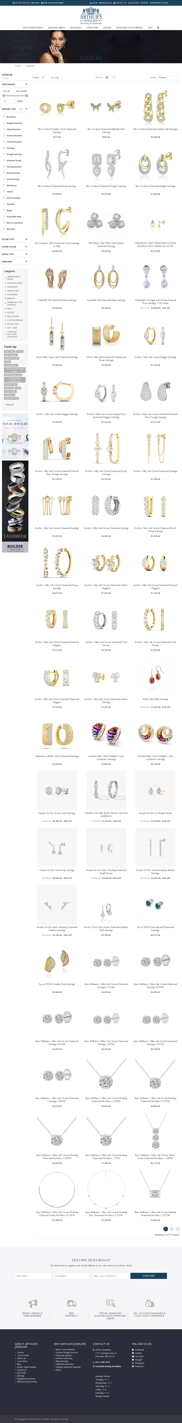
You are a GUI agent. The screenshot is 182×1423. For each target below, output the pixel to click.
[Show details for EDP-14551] (106, 334)
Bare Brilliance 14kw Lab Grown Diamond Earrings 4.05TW (155, 986)
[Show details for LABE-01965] (57, 505)
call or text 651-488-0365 (27, 3)
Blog (19, 1364)
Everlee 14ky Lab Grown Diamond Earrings (155, 471)
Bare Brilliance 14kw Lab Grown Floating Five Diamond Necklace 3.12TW (106, 1214)
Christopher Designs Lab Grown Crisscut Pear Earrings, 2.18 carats (155, 302)
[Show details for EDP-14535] (106, 106)
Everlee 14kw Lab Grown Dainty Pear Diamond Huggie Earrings (106, 416)
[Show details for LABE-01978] (155, 391)
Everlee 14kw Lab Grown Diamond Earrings (106, 528)
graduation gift (11, 358)
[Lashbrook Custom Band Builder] (15, 506)
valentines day (11, 398)
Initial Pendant (14, 198)
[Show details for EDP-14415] (155, 106)
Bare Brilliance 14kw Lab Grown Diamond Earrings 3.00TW (57, 1100)
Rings (9, 210)
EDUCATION (12, 324)
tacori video (10, 391)
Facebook (139, 1349)
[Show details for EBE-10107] (57, 334)
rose (18, 388)
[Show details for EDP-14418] (57, 847)
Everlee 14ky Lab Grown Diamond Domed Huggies (155, 587)
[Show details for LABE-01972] (106, 505)
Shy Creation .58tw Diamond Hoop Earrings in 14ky (57, 245)
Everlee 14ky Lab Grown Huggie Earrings (155, 357)
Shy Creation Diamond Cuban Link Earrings (155, 129)
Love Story (22, 1361)
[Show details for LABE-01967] (57, 676)
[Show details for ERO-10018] (155, 676)
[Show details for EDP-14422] (57, 163)
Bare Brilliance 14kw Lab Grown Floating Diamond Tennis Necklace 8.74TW (57, 1214)
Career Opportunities (26, 1367)
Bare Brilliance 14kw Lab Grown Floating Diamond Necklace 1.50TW (155, 1100)
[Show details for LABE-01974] (106, 676)
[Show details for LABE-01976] (57, 562)
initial (7, 362)
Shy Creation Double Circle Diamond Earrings (57, 131)
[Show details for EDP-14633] (57, 220)
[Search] (158, 28)
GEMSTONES (92, 27)
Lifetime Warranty (64, 1358)
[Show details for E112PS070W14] (106, 391)
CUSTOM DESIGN (15, 320)
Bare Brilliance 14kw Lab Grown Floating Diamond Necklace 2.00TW (106, 1100)
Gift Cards (21, 1372)
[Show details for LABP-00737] (155, 1189)
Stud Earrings (13, 179)
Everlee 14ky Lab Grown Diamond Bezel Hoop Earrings (155, 530)
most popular (11, 365)
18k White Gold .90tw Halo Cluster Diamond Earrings (106, 245)
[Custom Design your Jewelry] (15, 436)
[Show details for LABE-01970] (57, 619)
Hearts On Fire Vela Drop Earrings (56, 870)
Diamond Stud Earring (27, 1381)
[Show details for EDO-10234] (57, 277)
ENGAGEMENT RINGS (33, 27)
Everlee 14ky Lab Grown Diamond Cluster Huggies (106, 587)
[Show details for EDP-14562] (57, 961)
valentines (9, 395)
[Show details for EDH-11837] (106, 790)
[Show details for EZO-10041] (106, 733)
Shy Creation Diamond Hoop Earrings (57, 186)
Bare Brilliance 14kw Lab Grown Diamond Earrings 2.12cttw (106, 986)
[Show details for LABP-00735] (57, 1189)
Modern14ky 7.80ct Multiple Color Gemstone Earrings (106, 758)
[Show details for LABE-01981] (57, 391)
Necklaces (12, 185)
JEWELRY (107, 27)
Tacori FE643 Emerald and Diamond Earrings (155, 929)
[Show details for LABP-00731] (106, 1132)
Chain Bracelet (14, 129)
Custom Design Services (67, 1352)
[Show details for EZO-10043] (155, 733)
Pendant (11, 204)
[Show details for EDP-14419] (106, 847)
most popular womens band (15, 379)
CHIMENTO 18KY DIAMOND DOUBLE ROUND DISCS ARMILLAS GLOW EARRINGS (155, 245)
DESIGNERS (12, 294)
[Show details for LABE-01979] (57, 448)
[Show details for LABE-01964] (155, 448)
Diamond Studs (14, 160)
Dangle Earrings (14, 154)
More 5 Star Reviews (65, 1349)
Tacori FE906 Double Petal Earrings (57, 984)
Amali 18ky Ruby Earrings (155, 699)
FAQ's (58, 1370)
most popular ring (13, 375)
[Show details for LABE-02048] (57, 1018)
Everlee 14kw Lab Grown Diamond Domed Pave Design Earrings (155, 416)
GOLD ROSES (13, 316)
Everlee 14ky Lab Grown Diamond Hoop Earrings (106, 473)
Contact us (22, 1370)
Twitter (138, 1353)
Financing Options (64, 1355)
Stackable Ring (14, 216)
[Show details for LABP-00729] (155, 1075)
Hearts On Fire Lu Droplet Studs (155, 813)
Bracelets (11, 117)
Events (20, 1352)
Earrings (11, 148)
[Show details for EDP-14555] (155, 220)
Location (134, 3)
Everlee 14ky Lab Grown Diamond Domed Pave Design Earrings (57, 473)
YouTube (139, 1356)
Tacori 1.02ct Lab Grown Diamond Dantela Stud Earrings (106, 929)
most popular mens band (14, 370)
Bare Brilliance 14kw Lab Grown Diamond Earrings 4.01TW (57, 1043)
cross (19, 351)
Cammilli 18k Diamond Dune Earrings (57, 300)
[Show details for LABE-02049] (106, 1018)
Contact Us (121, 3)
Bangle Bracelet (14, 123)
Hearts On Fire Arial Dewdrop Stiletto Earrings (155, 872)
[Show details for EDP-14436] (155, 163)
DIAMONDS (75, 27)
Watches (11, 229)
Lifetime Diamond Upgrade (68, 1367)
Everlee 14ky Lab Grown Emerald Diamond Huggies (57, 701)
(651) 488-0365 (102, 1362)
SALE (150, 27)
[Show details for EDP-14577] (106, 220)
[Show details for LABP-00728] (106, 1075)
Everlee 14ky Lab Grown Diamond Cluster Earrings (106, 701)
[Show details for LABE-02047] (155, 961)
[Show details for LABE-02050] (155, 1018)
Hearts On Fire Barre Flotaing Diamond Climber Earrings (57, 929)
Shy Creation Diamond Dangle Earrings (106, 186)
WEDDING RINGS (56, 27)
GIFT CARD (12, 328)
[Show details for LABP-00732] (155, 1132)
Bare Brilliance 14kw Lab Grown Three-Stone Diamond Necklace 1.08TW (155, 1157)
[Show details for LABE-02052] (57, 1075)
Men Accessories (15, 223)
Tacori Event (23, 1355)
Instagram (139, 1363)
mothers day (10, 384)
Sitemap (20, 1375)
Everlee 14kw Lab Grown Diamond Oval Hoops (106, 644)
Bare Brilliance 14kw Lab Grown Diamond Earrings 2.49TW (106, 1043)
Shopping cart (160, 3)
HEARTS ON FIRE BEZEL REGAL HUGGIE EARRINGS (106, 815)
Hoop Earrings (13, 173)
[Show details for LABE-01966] (155, 562)
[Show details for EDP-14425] (57, 904)
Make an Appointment (53, 3)
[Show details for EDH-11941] (57, 733)
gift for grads (11, 355)
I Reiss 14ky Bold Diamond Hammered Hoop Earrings (106, 359)
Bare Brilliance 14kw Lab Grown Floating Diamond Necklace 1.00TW (57, 1157)
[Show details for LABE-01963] (106, 448)
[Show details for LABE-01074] (155, 277)
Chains (10, 191)
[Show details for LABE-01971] (155, 505)
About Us (21, 1358)
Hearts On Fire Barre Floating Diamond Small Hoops (106, 872)
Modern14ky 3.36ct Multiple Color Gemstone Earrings (155, 758)
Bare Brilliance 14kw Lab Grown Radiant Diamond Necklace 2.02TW (155, 1214)
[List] (114, 77)
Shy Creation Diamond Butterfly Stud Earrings (106, 131)
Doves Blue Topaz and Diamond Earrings (57, 357)
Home (18, 66)
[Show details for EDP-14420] (155, 847)
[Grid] (107, 77)
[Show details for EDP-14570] (106, 277)
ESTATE (10, 312)
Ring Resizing (62, 1361)
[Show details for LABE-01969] (155, 619)
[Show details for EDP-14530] (57, 106)
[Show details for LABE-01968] (106, 619)
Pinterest (139, 1366)
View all (9, 404)
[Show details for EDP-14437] (106, 163)
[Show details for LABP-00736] (106, 1189)
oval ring (9, 388)
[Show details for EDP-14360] (57, 790)
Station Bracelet (14, 135)
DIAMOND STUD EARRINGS (129, 27)
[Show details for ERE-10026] (155, 904)
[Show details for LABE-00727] (106, 904)
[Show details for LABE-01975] (106, 562)
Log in (94, 3)
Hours (145, 3)
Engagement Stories (26, 1378)
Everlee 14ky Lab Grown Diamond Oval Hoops (155, 644)
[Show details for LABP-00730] (57, 1132)
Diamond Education (64, 1364)
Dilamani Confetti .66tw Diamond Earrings (57, 756)
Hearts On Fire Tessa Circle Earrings (57, 813)
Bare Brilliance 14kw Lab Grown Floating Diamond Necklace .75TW (106, 1157)
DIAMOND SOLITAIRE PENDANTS (12, 334)
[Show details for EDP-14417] (155, 790)
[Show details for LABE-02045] (106, 961)
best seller (9, 351)
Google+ (138, 1359)
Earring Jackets (14, 166)
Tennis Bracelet (14, 142)
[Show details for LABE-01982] (155, 334)
